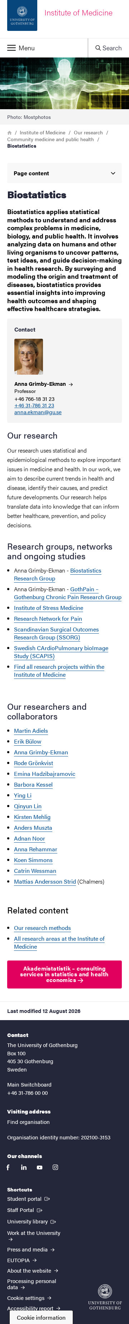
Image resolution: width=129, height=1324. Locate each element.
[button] (44, 47)
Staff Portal (25, 1209)
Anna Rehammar (35, 849)
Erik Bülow (27, 741)
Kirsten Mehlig (32, 817)
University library (32, 1221)
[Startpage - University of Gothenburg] (105, 1297)
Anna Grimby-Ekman (41, 752)
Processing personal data (31, 1284)
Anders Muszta (33, 827)
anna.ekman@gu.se (38, 412)
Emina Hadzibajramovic (44, 773)
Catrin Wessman (35, 870)
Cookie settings (26, 1297)
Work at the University (33, 1232)
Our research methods (42, 927)
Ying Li (23, 795)
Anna (40, 383)
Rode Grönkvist (33, 763)
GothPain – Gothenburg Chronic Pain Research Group (67, 593)
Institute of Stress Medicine (48, 607)
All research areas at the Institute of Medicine (59, 942)
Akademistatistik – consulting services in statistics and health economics (64, 974)
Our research (88, 132)
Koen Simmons (33, 860)
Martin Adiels (31, 730)
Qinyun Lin (28, 806)
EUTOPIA (19, 1260)
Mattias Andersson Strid (45, 881)
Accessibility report (31, 1308)
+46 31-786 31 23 (34, 405)
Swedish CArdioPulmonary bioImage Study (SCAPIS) (61, 652)
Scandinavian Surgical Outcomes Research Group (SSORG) (56, 633)
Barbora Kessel (33, 784)
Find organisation (28, 1121)
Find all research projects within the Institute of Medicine (59, 670)
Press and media (28, 1249)
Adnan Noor (29, 838)
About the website (30, 1270)
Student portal (29, 1198)
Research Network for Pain (48, 618)
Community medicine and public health (50, 139)
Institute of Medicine (42, 132)
